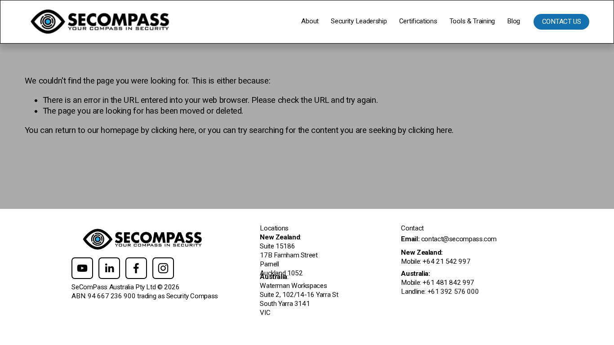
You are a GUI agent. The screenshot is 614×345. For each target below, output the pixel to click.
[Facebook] (136, 268)
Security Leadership (359, 21)
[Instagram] (163, 268)
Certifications (418, 21)
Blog (513, 21)
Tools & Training (472, 21)
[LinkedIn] (109, 268)
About (309, 21)
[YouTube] (82, 268)
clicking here (173, 130)
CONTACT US (561, 22)
